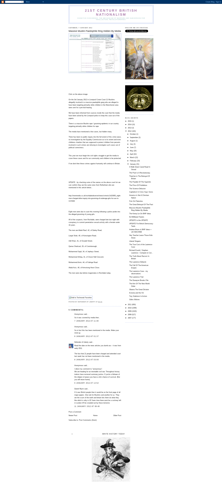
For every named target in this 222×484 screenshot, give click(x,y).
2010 (130, 308)
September (134, 137)
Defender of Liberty (81, 342)
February (133, 161)
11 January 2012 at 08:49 (87, 406)
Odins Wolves (134, 299)
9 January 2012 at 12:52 (86, 383)
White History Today (113, 434)
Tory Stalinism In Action (138, 296)
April (132, 154)
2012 (130, 131)
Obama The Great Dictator (139, 289)
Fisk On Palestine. (136, 201)
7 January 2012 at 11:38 (86, 321)
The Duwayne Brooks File (138, 280)
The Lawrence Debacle (137, 262)
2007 (130, 318)
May (132, 151)
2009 (130, 311)
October (133, 134)
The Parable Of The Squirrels (140, 182)
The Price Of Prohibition (138, 185)
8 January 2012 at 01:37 (86, 336)
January (133, 164)
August (133, 141)
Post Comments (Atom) (88, 420)
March (132, 157)
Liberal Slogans (135, 241)
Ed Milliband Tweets (136, 217)
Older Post (117, 415)
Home (95, 415)
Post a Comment (75, 412)
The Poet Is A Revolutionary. (139, 173)
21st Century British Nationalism (111, 12)
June (132, 147)
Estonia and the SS (136, 293)
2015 (130, 121)
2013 (130, 128)
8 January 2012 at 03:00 (86, 360)
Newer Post (73, 415)
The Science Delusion (137, 189)
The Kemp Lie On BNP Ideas (140, 214)
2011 (130, 304)
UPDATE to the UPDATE (138, 220)
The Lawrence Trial (136, 277)
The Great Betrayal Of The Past (141, 204)
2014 (130, 124)
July (131, 144)
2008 (130, 314)
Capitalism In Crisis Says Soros (141, 192)
